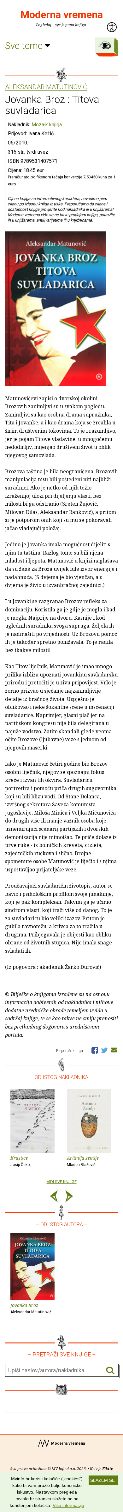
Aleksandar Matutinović (46, 87)
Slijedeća (69, 1197)
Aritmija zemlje (83, 1161)
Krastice (21, 1161)
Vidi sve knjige (62, 1181)
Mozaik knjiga (47, 125)
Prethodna (54, 1197)
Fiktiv (107, 1468)
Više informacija (68, 1505)
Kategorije (105, 45)
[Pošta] (114, 1050)
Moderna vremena (61, 15)
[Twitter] (104, 1049)
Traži (110, 1370)
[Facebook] (94, 1049)
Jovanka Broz (30, 1308)
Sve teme (25, 45)
